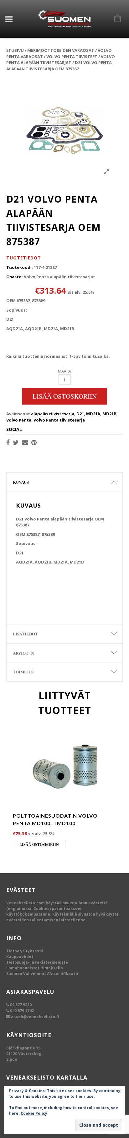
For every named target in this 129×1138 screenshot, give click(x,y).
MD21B (109, 414)
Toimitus (23, 672)
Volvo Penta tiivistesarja (59, 420)
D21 (80, 414)
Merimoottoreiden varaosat (60, 50)
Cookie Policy (34, 1113)
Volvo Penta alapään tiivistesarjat (60, 60)
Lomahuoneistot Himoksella (34, 968)
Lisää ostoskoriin (65, 396)
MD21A (93, 414)
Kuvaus (21, 482)
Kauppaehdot (19, 956)
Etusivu (15, 50)
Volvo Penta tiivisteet (71, 56)
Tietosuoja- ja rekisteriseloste (37, 962)
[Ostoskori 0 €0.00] (114, 18)
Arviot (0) (23, 653)
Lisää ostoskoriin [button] (39, 844)
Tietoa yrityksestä (25, 951)
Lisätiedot (25, 634)
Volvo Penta (18, 420)
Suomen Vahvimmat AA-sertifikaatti (42, 973)
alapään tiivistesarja (52, 414)
